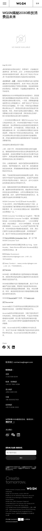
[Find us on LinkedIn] (18, 434)
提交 (21, 458)
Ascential (12, 298)
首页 (21, 3)
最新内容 (9, 422)
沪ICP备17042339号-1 (12, 519)
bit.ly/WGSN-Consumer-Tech (16, 238)
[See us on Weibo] (8, 434)
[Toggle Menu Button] (4, 3)
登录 (37, 3)
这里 (8, 467)
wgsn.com (30, 298)
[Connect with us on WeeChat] (13, 434)
